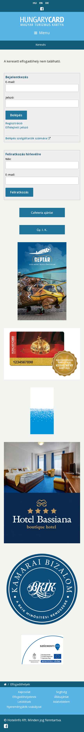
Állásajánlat (61, 697)
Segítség (61, 692)
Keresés (41, 44)
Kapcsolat (24, 692)
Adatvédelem (61, 702)
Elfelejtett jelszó (16, 127)
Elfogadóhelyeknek (24, 697)
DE (47, 3)
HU (35, 3)
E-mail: (10, 82)
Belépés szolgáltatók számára (26, 138)
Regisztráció (13, 123)
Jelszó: (9, 97)
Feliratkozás (19, 192)
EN (41, 3)
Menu (44, 32)
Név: (8, 159)
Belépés (16, 115)
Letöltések (24, 702)
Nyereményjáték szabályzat (24, 707)
